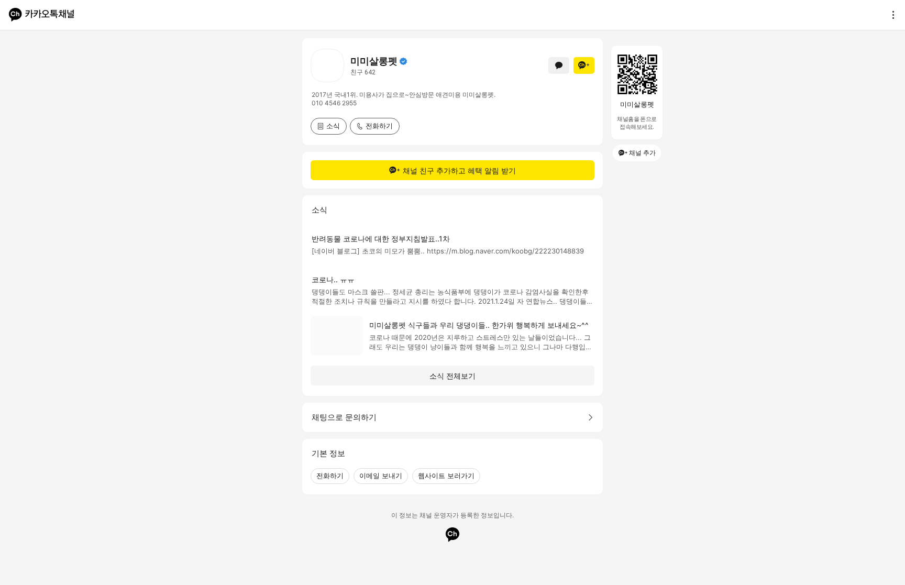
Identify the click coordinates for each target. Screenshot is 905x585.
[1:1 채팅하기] (558, 65)
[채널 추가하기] (583, 65)
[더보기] (890, 14)
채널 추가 (642, 153)
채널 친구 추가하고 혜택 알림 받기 (459, 170)
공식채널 (403, 61)
